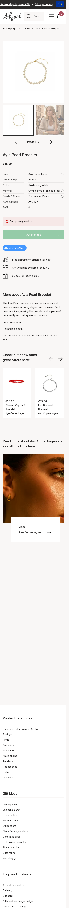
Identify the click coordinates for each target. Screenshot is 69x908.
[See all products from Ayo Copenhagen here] (62, 172)
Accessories (10, 766)
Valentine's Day (11, 809)
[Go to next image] (50, 140)
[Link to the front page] (12, 16)
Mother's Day (10, 820)
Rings (6, 739)
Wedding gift (10, 858)
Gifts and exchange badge (18, 901)
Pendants (8, 761)
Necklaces (9, 750)
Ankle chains (10, 756)
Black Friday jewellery (15, 831)
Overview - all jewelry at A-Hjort (21, 729)
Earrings (7, 734)
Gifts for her (9, 852)
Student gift (9, 825)
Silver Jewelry (11, 847)
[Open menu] (51, 16)
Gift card (8, 895)
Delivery (7, 890)
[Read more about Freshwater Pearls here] (62, 195)
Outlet (6, 772)
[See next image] (60, 357)
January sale (10, 804)
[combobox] (37, 16)
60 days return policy (46, 4)
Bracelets (8, 745)
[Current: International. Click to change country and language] (60, 4)
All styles (8, 777)
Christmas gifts (11, 836)
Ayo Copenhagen (38, 172)
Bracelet (33, 178)
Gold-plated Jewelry (14, 842)
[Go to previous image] (16, 140)
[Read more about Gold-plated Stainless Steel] (62, 189)
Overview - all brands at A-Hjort (41, 28)
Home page (9, 28)
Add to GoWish (16, 247)
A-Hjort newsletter (13, 885)
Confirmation (10, 815)
